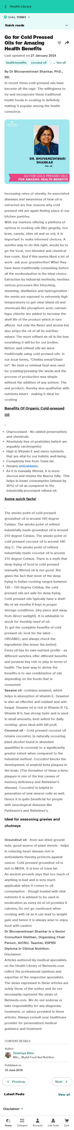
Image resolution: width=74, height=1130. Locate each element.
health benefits (16, 62)
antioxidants (28, 466)
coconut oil (38, 62)
